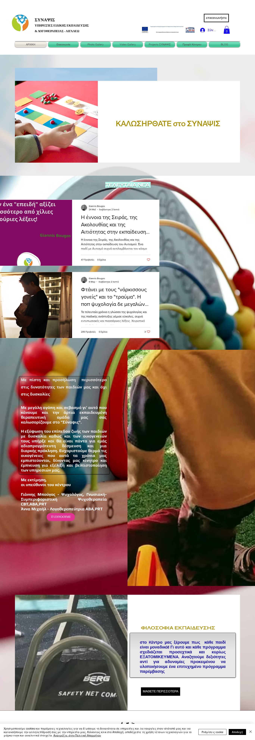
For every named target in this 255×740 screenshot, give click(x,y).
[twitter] (127, 723)
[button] (226, 30)
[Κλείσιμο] (250, 732)
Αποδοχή (237, 732)
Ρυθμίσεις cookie (212, 732)
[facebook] (122, 723)
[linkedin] (133, 723)
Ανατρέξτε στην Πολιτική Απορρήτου (77, 735)
